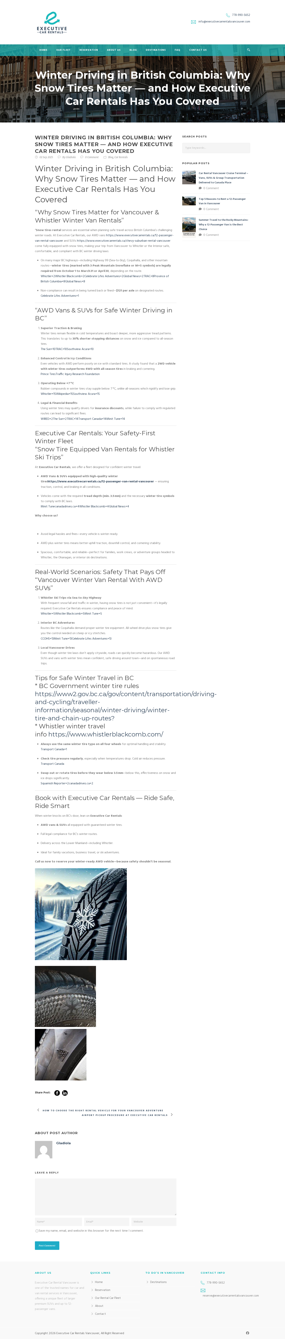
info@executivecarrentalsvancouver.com (224, 21)
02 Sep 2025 (46, 157)
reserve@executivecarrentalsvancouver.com (231, 1295)
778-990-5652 (241, 15)
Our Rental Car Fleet (108, 1298)
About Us (114, 50)
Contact (100, 1314)
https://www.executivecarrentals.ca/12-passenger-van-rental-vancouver (101, 481)
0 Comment (92, 157)
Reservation (88, 50)
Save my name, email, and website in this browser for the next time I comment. (91, 1230)
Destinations (156, 50)
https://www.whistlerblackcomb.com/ (105, 734)
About (99, 1306)
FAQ (177, 50)
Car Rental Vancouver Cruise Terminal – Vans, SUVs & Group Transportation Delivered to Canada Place (223, 178)
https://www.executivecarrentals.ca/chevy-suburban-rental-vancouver (123, 240)
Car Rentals (121, 157)
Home (43, 50)
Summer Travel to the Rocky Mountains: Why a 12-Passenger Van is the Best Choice (223, 225)
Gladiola (71, 157)
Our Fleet (63, 50)
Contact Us (198, 50)
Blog (133, 50)
